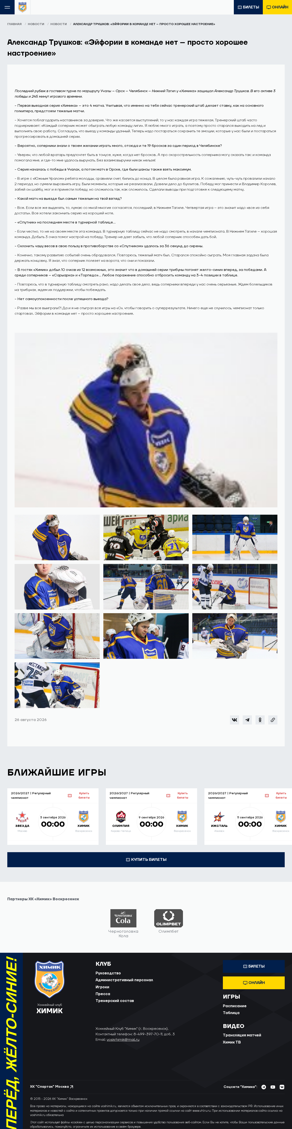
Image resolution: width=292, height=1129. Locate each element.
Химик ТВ (232, 1042)
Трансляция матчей (242, 1035)
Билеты (251, 7)
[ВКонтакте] (234, 719)
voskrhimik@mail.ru (123, 1039)
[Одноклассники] (260, 719)
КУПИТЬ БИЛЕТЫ (149, 859)
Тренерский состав (115, 1001)
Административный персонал (124, 980)
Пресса (103, 994)
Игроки (102, 987)
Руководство (108, 973)
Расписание (235, 1006)
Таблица (231, 1013)
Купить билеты (84, 795)
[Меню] (7, 7)
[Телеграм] (247, 719)
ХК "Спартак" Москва (49, 1087)
